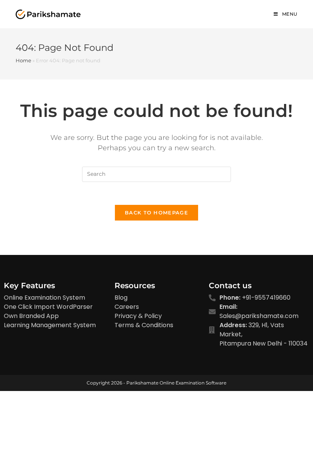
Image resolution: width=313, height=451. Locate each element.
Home (23, 60)
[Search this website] (156, 173)
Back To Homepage (156, 212)
